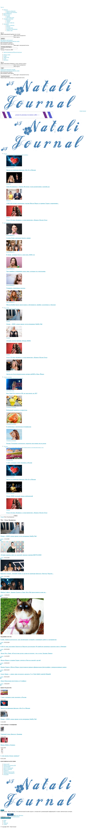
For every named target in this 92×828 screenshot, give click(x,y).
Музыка (8, 26)
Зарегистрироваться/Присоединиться (12, 52)
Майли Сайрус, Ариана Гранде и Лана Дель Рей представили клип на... (23, 592)
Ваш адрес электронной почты (21, 45)
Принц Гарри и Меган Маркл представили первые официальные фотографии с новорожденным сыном (33, 667)
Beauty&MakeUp (7, 13)
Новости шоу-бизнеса (11, 12)
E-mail (4, 56)
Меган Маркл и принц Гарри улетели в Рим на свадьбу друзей (21, 660)
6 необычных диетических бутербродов (18, 427)
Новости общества (10, 11)
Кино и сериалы (10, 25)
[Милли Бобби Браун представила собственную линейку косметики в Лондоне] (14, 300)
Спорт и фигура (10, 22)
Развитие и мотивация (11, 29)
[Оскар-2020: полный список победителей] (14, 492)
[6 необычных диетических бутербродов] (14, 422)
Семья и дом (9, 30)
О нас (4, 58)
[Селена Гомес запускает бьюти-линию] (14, 234)
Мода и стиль (6, 14)
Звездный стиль (10, 17)
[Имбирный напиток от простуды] (14, 406)
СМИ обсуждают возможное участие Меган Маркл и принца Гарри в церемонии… (32, 203)
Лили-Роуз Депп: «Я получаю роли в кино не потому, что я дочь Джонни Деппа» (26, 653)
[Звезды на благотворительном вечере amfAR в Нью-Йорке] (14, 370)
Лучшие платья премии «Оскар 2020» (18, 341)
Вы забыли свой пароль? (7, 40)
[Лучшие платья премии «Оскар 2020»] (14, 336)
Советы (8, 21)
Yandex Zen (6, 57)
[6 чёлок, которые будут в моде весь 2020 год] (14, 250)
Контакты (5, 59)
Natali (2, 539)
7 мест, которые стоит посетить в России (19, 463)
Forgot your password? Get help (8, 69)
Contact (5, 824)
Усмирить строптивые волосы (15, 288)
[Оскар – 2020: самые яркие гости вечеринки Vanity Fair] (14, 320)
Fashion (8, 16)
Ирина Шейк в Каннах (8, 745)
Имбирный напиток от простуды (16, 410)
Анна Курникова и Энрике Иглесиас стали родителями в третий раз (28, 187)
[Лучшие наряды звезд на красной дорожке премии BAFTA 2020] (12, 552)
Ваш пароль (17, 37)
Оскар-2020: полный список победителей (19, 496)
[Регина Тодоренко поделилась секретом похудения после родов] (14, 439)
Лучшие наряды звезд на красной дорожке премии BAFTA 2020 (21, 555)
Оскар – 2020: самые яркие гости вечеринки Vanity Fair (24, 324)
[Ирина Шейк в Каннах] (4, 742)
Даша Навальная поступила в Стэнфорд (13, 681)
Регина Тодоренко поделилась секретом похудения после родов (26, 443)
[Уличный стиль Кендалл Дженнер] (2, 731)
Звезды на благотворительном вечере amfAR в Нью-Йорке (25, 374)
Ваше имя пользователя (19, 35)
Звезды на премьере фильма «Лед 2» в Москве (21, 170)
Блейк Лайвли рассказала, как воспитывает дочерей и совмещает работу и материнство (29, 639)
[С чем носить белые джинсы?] (2, 753)
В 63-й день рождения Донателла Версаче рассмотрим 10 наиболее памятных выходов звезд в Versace (33, 646)
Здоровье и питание (8, 18)
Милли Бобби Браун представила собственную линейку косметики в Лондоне (31, 305)
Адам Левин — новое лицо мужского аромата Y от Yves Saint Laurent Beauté (26, 674)
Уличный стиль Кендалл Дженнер (11, 734)
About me (5, 823)
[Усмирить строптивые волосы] (14, 284)
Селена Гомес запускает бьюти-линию (18, 238)
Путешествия (9, 27)
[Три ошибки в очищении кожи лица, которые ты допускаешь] (14, 267)
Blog (4, 821)
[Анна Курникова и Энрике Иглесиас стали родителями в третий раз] (14, 182)
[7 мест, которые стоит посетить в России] (14, 458)
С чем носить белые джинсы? (10, 756)
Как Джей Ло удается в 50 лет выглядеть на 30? (21, 393)
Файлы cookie (6, 54)
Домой (2, 517)
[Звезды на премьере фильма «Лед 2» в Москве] (14, 166)
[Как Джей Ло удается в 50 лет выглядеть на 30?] (14, 389)
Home (4, 820)
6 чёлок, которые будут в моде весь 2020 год (20, 255)
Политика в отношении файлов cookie (10, 41)
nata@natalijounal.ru (14, 816)
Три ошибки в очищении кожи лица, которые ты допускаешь (25, 271)
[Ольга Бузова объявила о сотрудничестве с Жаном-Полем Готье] (14, 216)
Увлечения (6, 24)
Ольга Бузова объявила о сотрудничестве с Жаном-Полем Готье (26, 220)
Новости (5, 9)
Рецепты (8, 20)
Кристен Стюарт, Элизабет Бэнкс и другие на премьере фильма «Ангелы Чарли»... (27, 573)
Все (7, 154)
